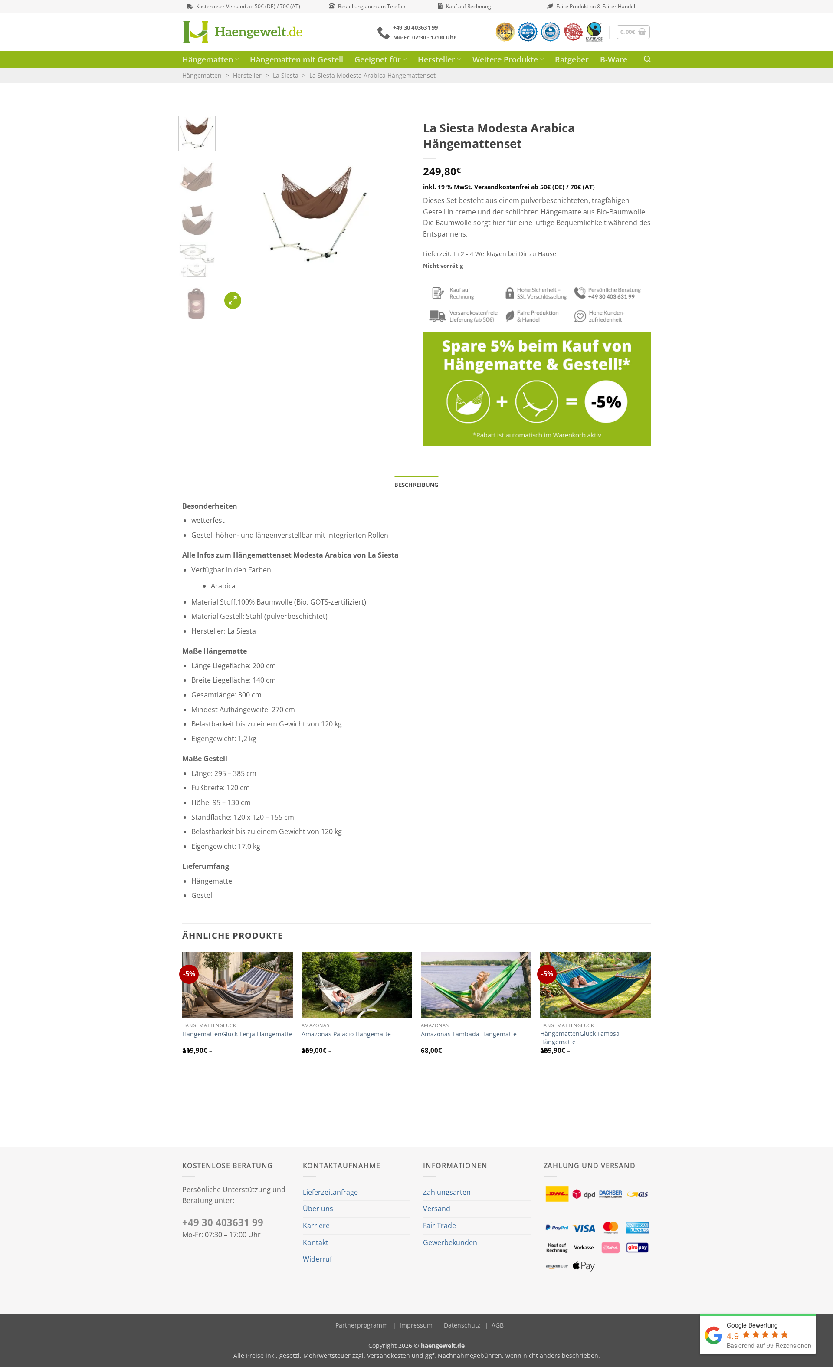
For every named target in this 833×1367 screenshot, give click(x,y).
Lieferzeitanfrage (330, 1192)
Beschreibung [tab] (416, 485)
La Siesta (285, 75)
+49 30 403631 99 (222, 1222)
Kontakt (315, 1242)
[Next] (395, 213)
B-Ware (613, 59)
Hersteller (436, 59)
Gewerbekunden (450, 1242)
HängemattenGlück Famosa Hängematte (580, 1038)
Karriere (316, 1225)
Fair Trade (439, 1225)
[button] (633, 32)
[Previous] (236, 213)
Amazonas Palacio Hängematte (346, 1034)
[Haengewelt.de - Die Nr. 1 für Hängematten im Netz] (255, 32)
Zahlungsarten (447, 1192)
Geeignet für (377, 59)
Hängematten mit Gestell (296, 59)
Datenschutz (462, 1325)
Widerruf (317, 1259)
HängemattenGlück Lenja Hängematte (237, 1034)
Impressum (416, 1325)
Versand (436, 1208)
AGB (498, 1325)
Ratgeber (572, 59)
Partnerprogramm (361, 1325)
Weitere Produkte (505, 59)
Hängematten (207, 59)
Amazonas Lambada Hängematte (469, 1034)
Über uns (318, 1208)
